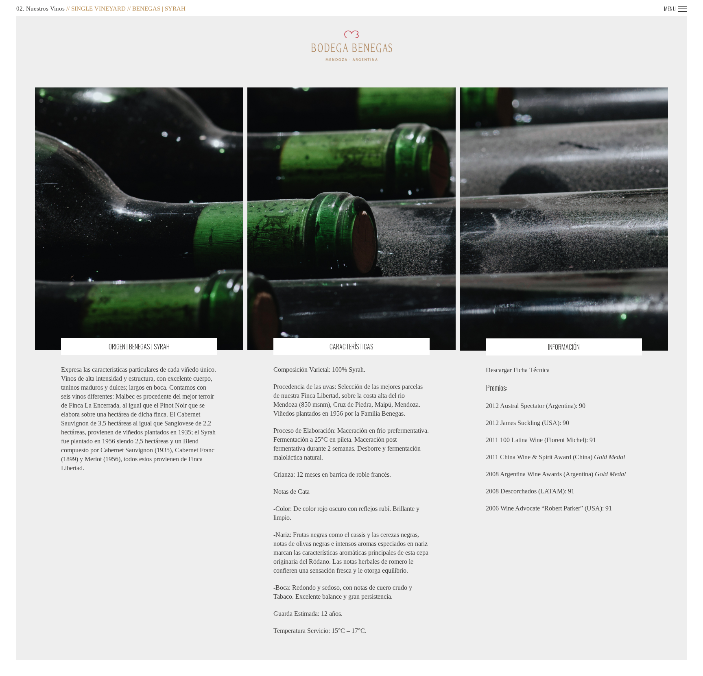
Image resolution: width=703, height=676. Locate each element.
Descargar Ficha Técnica (518, 369)
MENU (670, 8)
